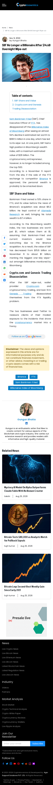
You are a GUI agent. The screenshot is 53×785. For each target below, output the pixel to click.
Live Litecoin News (10, 674)
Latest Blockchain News (13, 666)
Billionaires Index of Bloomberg (26, 388)
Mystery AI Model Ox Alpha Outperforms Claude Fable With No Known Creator (25, 489)
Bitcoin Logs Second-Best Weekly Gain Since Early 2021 (24, 588)
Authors (39, 782)
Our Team (28, 782)
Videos (5, 687)
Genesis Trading (20, 293)
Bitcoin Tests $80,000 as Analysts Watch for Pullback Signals (25, 538)
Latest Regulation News (13, 670)
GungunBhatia (19, 40)
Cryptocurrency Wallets (13, 722)
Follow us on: (26, 336)
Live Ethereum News (11, 657)
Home (4, 28)
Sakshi (7, 496)
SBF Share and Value (25, 100)
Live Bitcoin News (10, 653)
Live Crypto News (10, 649)
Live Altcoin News (10, 662)
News (11, 28)
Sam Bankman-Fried (21, 118)
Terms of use (9, 780)
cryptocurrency (23, 322)
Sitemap (7, 782)
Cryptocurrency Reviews (13, 717)
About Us (18, 782)
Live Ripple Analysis (11, 726)
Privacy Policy (24, 780)
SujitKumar (9, 546)
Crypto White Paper (11, 713)
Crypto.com (32, 286)
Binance (43, 178)
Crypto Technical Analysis (14, 709)
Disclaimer (37, 780)
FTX (33, 122)
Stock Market (8, 704)
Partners (6, 692)
